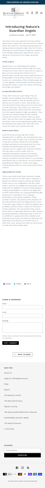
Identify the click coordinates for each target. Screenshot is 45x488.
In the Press (9, 429)
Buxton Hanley (18, 481)
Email (4, 312)
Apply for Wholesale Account (16, 378)
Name (4, 303)
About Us (8, 373)
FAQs (6, 384)
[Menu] (41, 12)
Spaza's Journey (10, 406)
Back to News (24, 354)
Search (7, 390)
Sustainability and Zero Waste (16, 418)
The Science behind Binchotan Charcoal (20, 412)
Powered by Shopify (30, 481)
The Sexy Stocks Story (13, 401)
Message (5, 321)
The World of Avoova (12, 423)
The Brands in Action (12, 395)
